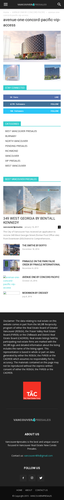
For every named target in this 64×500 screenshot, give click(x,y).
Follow (54, 104)
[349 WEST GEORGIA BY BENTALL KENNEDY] (32, 200)
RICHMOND (11, 150)
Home (6, 12)
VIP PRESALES (12, 160)
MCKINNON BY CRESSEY (35, 293)
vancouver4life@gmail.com (38, 455)
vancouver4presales (12, 227)
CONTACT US (41, 490)
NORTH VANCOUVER (16, 141)
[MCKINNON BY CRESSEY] (11, 297)
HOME (19, 490)
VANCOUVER (12, 155)
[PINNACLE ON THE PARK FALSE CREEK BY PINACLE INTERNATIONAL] (11, 265)
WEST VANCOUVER (15, 165)
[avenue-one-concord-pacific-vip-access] (32, 61)
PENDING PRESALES (16, 145)
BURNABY (10, 136)
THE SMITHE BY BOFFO (34, 245)
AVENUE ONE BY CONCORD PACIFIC (28, 12)
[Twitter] (41, 478)
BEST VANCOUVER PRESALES (21, 131)
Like (56, 97)
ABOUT (28, 490)
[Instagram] (32, 478)
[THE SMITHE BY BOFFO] (11, 249)
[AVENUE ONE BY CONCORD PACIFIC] (11, 282)
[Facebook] (23, 478)
